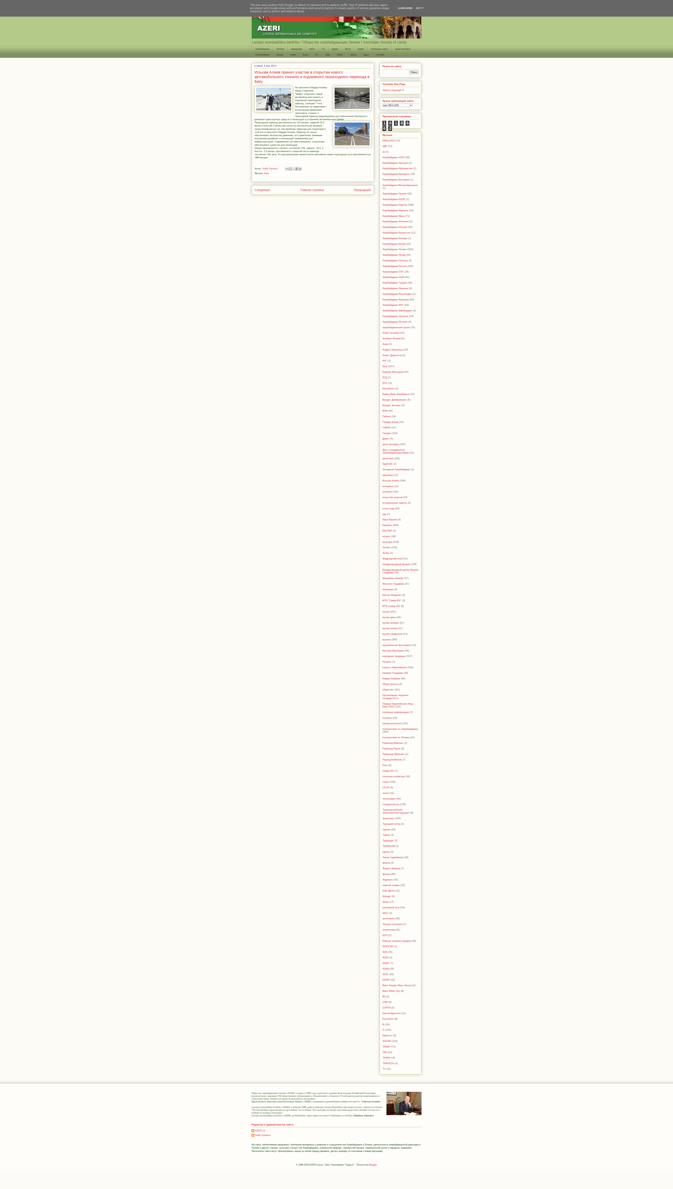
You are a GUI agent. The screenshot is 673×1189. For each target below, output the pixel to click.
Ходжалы (387, 879)
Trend (319, 103)
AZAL (385, 974)
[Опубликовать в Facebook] (297, 169)
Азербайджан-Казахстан (396, 232)
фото (348, 49)
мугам (385, 611)
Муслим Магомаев (393, 650)
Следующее (262, 189)
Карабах (387, 525)
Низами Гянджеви (392, 672)
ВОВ (385, 410)
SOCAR (386, 1041)
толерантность (390, 804)
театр (385, 793)
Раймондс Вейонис (393, 754)
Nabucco (387, 1035)
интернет (387, 491)
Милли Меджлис (391, 595)
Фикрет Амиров (391, 868)
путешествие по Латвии (395, 737)
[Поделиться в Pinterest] (300, 169)
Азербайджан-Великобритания (400, 185)
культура (387, 541)
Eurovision (388, 1018)
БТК (384, 383)
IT (383, 1029)
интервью (387, 486)
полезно (387, 717)
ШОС (385, 913)
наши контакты (403, 49)
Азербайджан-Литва (393, 254)
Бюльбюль (388, 388)
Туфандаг (388, 840)
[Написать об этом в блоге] (290, 169)
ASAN (385, 968)
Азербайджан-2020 (393, 157)
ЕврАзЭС (387, 463)
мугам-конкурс (390, 622)
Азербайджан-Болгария (396, 179)
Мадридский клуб (392, 558)
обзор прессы (390, 684)
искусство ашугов (392, 497)
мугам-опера (389, 628)
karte (305, 54)
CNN (385, 1002)
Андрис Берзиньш (392, 349)
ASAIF (385, 963)
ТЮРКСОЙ (388, 846)
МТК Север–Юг (391, 606)
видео (361, 49)
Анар (385, 344)
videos (353, 54)
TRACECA (388, 1063)
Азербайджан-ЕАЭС (393, 199)
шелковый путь (391, 907)
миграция (387, 589)
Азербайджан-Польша (395, 260)
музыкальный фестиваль (396, 645)
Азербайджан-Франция (395, 299)
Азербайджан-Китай (393, 243)
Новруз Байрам (391, 678)
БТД (384, 377)
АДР (384, 146)
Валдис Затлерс (391, 405)
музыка (386, 639)
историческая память (394, 502)
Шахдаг (386, 896)
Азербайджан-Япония (394, 321)
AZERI (386, 979)
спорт (385, 781)
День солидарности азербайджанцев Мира (395, 451)
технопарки (389, 798)
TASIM (386, 1057)
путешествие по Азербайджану (400, 729)
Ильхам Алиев (390, 480)
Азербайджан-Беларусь (396, 174)
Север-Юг (388, 770)
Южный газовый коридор (396, 940)
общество (388, 689)
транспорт (388, 818)
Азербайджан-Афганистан (397, 168)
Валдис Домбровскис (394, 399)
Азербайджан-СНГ (393, 271)
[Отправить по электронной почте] (287, 169)
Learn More (405, 8)
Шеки (385, 901)
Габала (386, 416)
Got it (420, 8)
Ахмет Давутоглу (392, 355)
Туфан (386, 834)
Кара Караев (389, 519)
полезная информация (395, 712)
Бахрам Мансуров (392, 371)
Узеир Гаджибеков (392, 857)
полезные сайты (379, 49)
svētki (293, 54)
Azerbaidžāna (262, 54)
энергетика (388, 929)
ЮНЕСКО (387, 946)
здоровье (387, 475)
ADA (384, 951)
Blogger (373, 1164)
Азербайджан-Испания (395, 221)
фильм (386, 874)
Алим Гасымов (390, 332)
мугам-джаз (389, 617)
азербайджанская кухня (396, 327)
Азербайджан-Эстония (395, 316)
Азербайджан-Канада (394, 238)
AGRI (385, 957)
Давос (385, 438)
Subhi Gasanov (263, 1135)
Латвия (280, 49)
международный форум (396, 564)
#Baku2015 (388, 140)
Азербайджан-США (393, 277)
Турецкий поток (391, 823)
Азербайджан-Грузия (394, 193)
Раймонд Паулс (391, 748)
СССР (385, 787)
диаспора (387, 458)
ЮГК (385, 935)
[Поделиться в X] (293, 169)
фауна (386, 862)
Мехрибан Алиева (392, 578)
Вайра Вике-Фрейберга (395, 394)
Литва (385, 553)
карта (312, 49)
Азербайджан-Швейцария (397, 310)
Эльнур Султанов (392, 924)
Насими (386, 661)
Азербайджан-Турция (394, 282)
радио (335, 49)
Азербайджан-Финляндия (397, 293)
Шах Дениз (388, 890)
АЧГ (384, 360)
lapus (366, 54)
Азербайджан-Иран (393, 216)
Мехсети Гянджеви (393, 583)
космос (386, 536)
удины (386, 851)
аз (383, 151)
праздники (296, 49)
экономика (388, 918)
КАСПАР (387, 530)
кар (384, 514)
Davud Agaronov (391, 1013)
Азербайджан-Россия (394, 266)
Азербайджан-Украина (395, 288)
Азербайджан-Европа (394, 204)
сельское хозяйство (393, 776)
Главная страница (312, 189)
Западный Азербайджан (396, 469)
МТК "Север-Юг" (391, 600)
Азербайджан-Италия (394, 227)
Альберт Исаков (391, 338)
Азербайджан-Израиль (395, 210)
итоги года (388, 508)
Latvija (279, 54)
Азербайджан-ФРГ (393, 305)
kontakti (380, 54)
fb (383, 1024)
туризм (386, 829)
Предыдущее (362, 189)
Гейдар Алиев (390, 422)
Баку (266, 173)
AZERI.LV (260, 1130)
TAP (384, 1052)
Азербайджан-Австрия (395, 162)
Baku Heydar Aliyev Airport (397, 985)
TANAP (386, 1046)
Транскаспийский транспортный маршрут (396, 811)
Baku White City (391, 991)
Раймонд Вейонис (392, 743)
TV (323, 49)
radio (327, 54)
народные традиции (394, 656)
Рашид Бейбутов (392, 759)
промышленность (392, 723)
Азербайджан (262, 49)
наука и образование (394, 667)
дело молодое (390, 444)
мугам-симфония (392, 633)
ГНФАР (386, 427)
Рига (385, 765)
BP (384, 996)
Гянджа (386, 433)
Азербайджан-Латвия (394, 249)
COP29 (386, 1007)
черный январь (391, 885)
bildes (340, 54)
